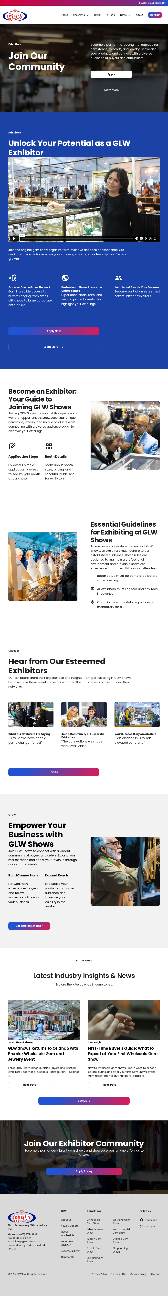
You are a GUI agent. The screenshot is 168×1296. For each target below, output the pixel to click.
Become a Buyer (70, 1251)
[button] (81, 15)
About (139, 15)
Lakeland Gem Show (95, 1259)
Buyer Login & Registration (152, 3)
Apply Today (84, 1171)
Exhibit (98, 15)
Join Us (54, 772)
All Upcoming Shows (120, 1250)
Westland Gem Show (121, 1221)
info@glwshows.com (27, 1241)
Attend (111, 15)
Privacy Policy (99, 1274)
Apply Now (54, 331)
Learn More (111, 90)
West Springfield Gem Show (122, 1231)
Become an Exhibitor (29, 926)
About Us (66, 1219)
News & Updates (70, 1226)
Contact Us (67, 1257)
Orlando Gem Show (120, 1240)
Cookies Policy (138, 1274)
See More (84, 1101)
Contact (155, 15)
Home (64, 15)
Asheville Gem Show (95, 1231)
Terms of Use (118, 1274)
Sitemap (155, 1274)
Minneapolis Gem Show (93, 1221)
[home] (15, 15)
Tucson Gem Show (94, 1240)
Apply (111, 74)
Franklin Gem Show (94, 1250)
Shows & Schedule (67, 1233)
